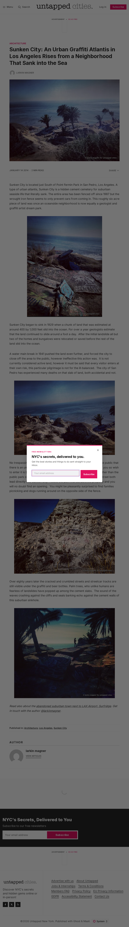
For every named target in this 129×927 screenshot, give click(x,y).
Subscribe (88, 474)
